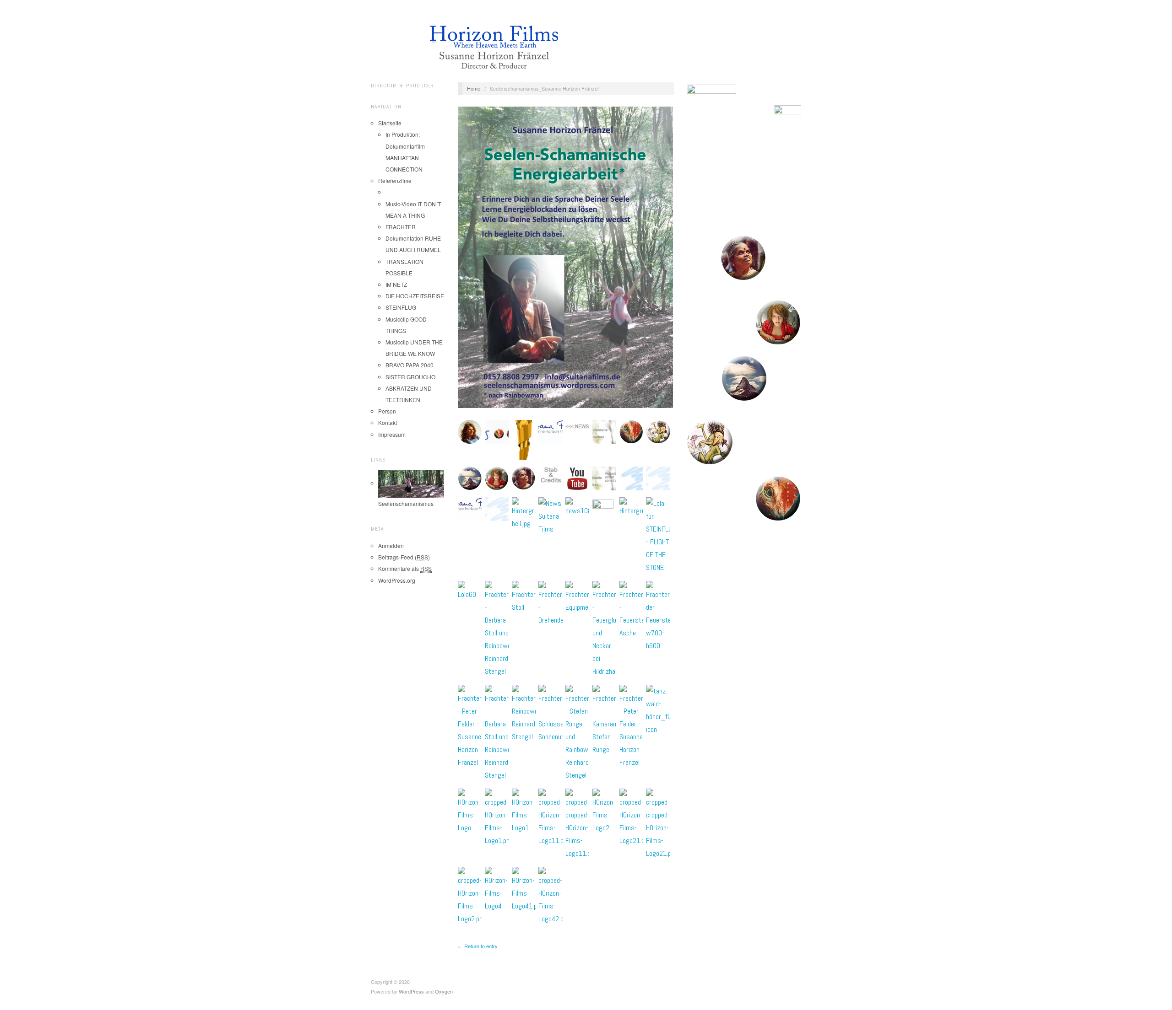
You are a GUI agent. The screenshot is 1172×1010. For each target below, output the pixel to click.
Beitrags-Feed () (404, 557)
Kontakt (387, 422)
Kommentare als (405, 568)
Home (473, 88)
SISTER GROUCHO (410, 377)
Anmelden (391, 545)
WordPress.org (396, 580)
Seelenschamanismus (406, 503)
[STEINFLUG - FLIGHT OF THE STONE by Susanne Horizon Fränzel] (744, 258)
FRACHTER (400, 227)
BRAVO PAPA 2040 (409, 365)
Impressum (392, 434)
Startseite (390, 123)
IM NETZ (396, 284)
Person (387, 411)
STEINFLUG (400, 307)
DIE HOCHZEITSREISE (414, 296)
